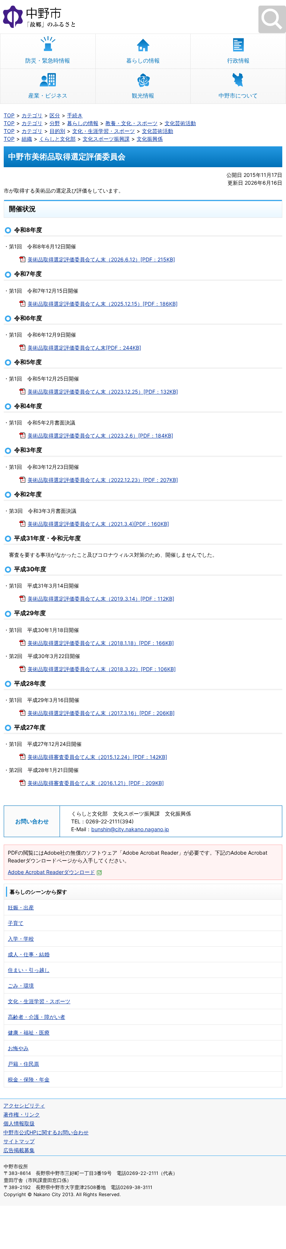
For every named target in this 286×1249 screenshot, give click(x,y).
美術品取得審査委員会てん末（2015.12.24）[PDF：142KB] (97, 757)
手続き (75, 115)
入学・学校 (21, 938)
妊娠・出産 (21, 907)
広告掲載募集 (19, 1150)
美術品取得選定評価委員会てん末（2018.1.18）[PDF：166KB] (101, 643)
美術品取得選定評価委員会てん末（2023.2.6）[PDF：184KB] (100, 435)
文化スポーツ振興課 (106, 139)
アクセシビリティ (24, 1105)
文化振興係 (150, 139)
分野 (55, 123)
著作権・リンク (21, 1114)
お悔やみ (18, 1048)
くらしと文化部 (57, 139)
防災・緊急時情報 (47, 60)
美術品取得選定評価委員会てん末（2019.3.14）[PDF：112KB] (101, 598)
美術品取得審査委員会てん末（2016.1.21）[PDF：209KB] (96, 783)
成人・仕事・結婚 (29, 954)
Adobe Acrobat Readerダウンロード (51, 872)
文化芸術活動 (180, 123)
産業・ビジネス (47, 95)
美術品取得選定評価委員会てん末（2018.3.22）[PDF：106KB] (102, 669)
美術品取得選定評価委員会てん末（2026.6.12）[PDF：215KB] (101, 259)
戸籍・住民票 (23, 1064)
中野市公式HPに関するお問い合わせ (46, 1132)
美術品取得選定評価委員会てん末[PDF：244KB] (84, 347)
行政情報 (238, 60)
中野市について (238, 95)
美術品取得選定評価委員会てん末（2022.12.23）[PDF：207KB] (103, 480)
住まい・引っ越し (29, 970)
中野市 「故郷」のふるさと (143, 17)
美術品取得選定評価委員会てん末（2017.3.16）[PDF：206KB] (101, 713)
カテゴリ (32, 115)
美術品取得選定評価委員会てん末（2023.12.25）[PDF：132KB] (103, 391)
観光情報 (143, 95)
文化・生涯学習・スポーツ (103, 131)
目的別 (57, 131)
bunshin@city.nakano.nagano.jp (130, 829)
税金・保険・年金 (29, 1079)
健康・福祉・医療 (29, 1032)
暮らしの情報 (143, 60)
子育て (15, 923)
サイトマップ (19, 1141)
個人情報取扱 (19, 1123)
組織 (27, 139)
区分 (55, 115)
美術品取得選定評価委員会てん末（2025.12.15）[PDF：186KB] (103, 304)
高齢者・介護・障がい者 (36, 1017)
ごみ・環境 (21, 985)
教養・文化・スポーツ (131, 123)
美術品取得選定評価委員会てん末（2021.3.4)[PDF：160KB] (98, 524)
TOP (9, 115)
